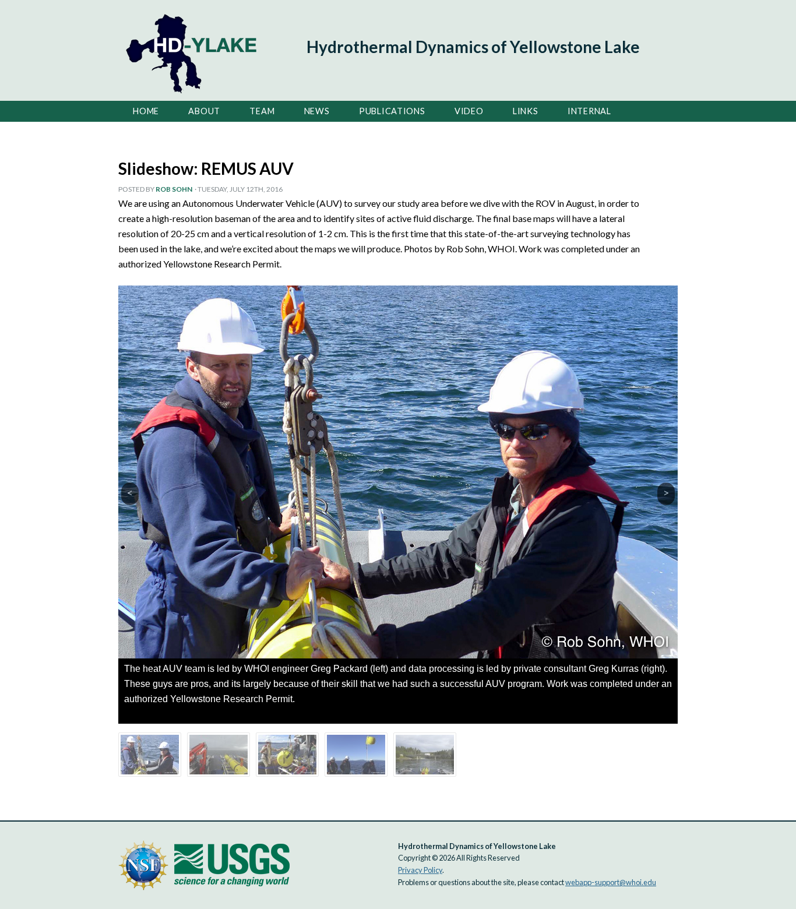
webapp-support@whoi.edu (610, 882)
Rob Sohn (174, 189)
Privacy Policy (420, 870)
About (204, 111)
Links (525, 111)
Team (261, 111)
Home (146, 111)
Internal (589, 111)
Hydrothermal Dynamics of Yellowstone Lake (473, 47)
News (317, 111)
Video (469, 111)
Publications (392, 111)
